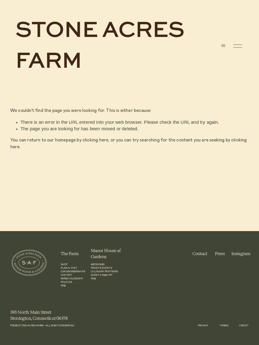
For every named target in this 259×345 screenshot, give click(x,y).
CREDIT (244, 326)
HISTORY (66, 275)
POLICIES (66, 282)
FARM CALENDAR (71, 279)
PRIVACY (203, 326)
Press (220, 253)
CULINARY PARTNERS (104, 271)
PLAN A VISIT (69, 268)
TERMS (224, 326)
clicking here (95, 140)
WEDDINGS (97, 264)
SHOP (64, 264)
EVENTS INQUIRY (102, 275)
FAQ (63, 286)
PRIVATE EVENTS (101, 268)
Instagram (241, 253)
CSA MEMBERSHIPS (73, 271)
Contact (199, 253)
